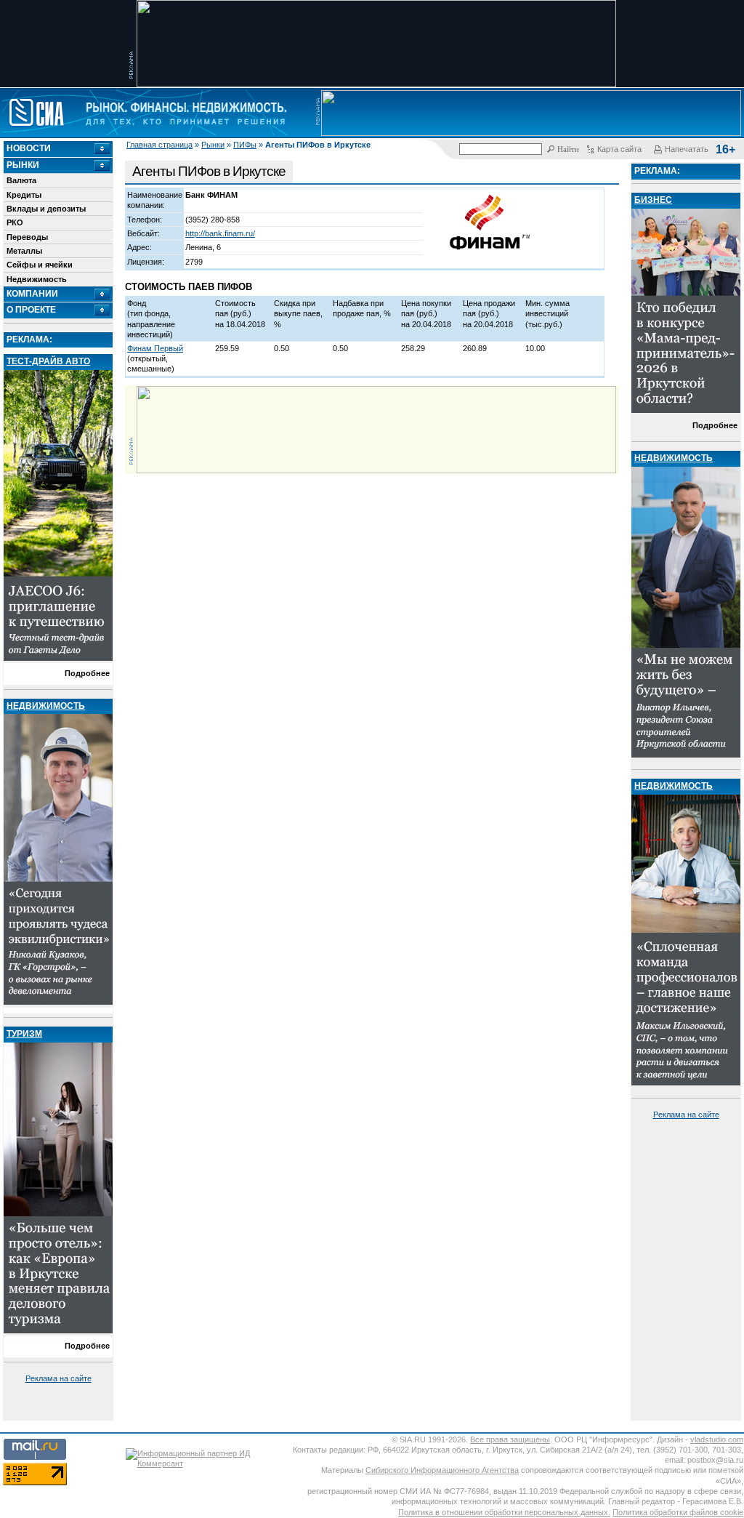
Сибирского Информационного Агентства (442, 1470)
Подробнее (87, 673)
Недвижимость (37, 279)
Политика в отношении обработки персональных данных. (504, 1512)
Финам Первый (155, 348)
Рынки (213, 144)
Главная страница (159, 144)
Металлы (24, 250)
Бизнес (653, 200)
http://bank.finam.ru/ (220, 233)
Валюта (21, 180)
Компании (32, 294)
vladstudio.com (716, 1439)
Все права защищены (510, 1439)
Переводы (27, 237)
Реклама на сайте (58, 1378)
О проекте (31, 310)
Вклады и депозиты (46, 208)
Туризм (24, 1034)
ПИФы (244, 144)
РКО (15, 222)
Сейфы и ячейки (40, 264)
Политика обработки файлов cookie (677, 1512)
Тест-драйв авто (48, 361)
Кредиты (24, 194)
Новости (29, 148)
